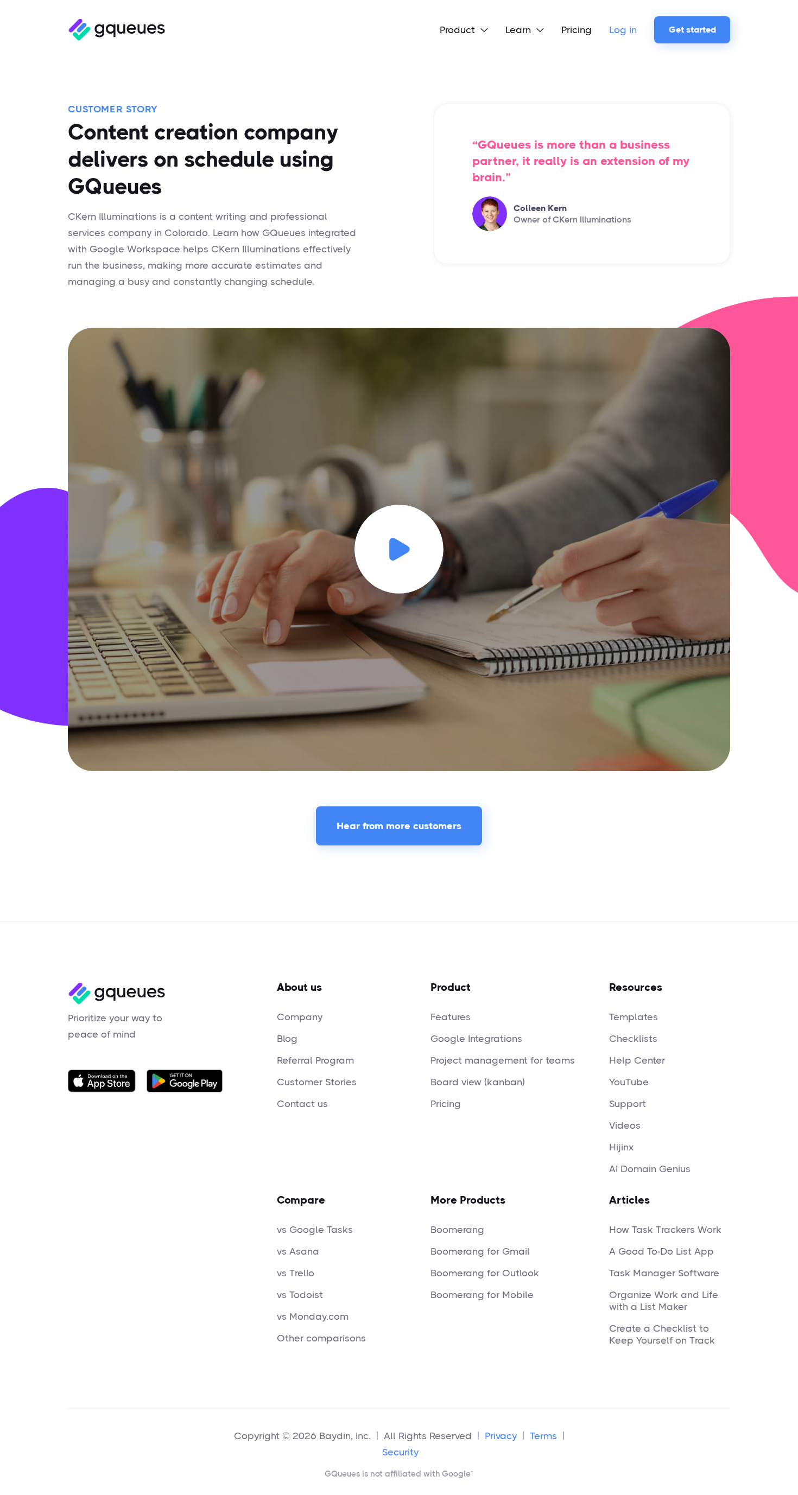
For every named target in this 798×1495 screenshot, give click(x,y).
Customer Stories (317, 1082)
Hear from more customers (399, 825)
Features (450, 1016)
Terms (543, 1435)
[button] (464, 30)
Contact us (302, 1103)
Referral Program (315, 1060)
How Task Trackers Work (665, 1229)
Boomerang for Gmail (480, 1251)
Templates (633, 1016)
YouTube (629, 1082)
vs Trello (295, 1273)
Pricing (576, 29)
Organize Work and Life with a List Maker (663, 1300)
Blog (287, 1038)
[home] (116, 30)
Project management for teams (502, 1060)
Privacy (501, 1435)
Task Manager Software (664, 1273)
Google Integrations (476, 1038)
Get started (692, 29)
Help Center (637, 1060)
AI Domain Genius (650, 1168)
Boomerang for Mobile (482, 1294)
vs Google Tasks (315, 1229)
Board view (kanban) (477, 1082)
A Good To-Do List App (661, 1251)
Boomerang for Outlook (484, 1273)
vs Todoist (300, 1294)
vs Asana (298, 1251)
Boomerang (457, 1229)
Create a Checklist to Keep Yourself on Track (662, 1334)
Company (299, 1016)
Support (627, 1103)
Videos (625, 1125)
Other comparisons (321, 1338)
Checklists (633, 1038)
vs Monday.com (313, 1316)
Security (400, 1452)
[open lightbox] (399, 549)
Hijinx (621, 1147)
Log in (623, 29)
